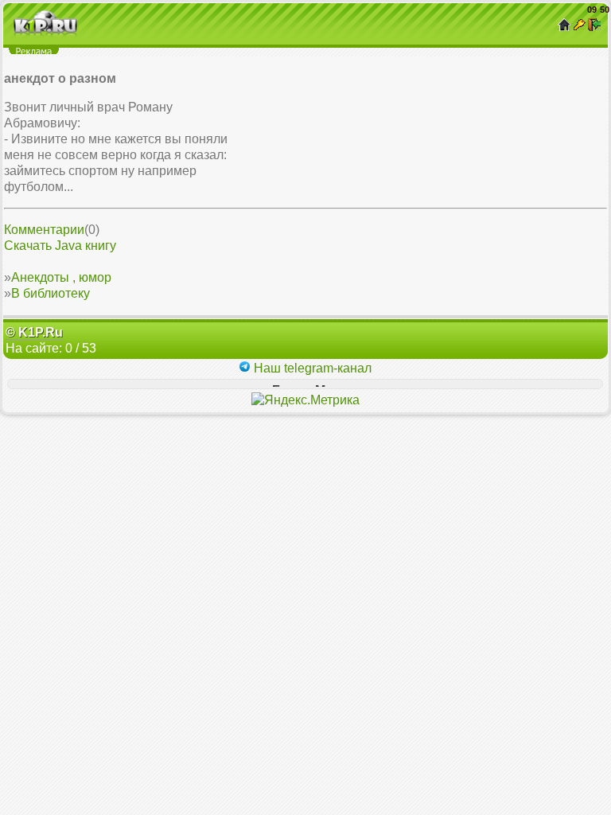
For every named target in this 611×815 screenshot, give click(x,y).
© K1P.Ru (34, 332)
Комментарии (44, 229)
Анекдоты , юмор (61, 277)
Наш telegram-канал (311, 368)
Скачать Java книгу (60, 245)
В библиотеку (50, 293)
